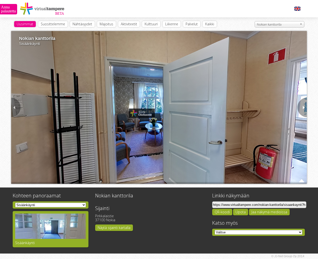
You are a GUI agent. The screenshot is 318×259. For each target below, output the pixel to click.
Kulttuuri (151, 24)
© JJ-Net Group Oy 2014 (287, 256)
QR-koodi (222, 212)
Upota (241, 212)
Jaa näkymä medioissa (269, 212)
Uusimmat (25, 24)
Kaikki (209, 24)
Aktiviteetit (129, 24)
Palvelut (192, 24)
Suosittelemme (53, 24)
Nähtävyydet (82, 24)
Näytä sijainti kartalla (114, 227)
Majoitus (106, 24)
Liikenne (171, 24)
